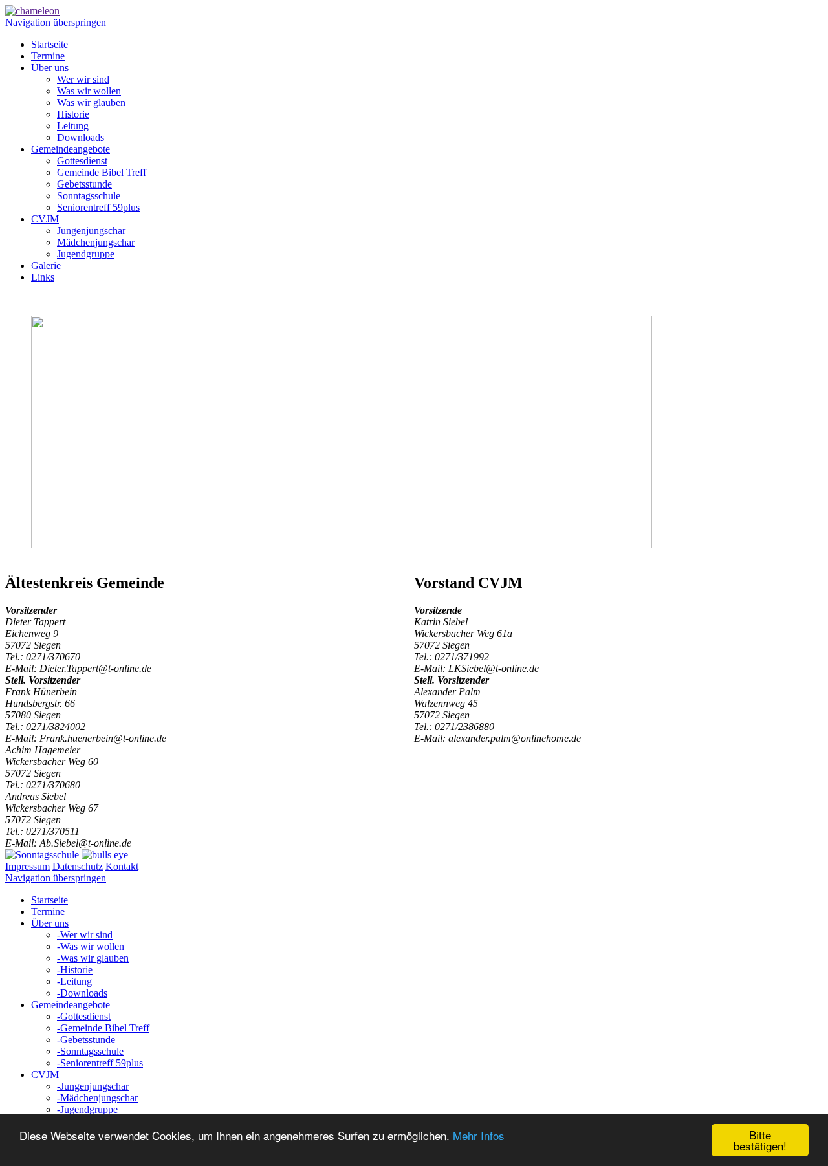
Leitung (73, 125)
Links (42, 277)
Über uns (50, 67)
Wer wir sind (83, 79)
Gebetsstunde (84, 183)
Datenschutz (77, 866)
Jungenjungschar (91, 230)
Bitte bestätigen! (760, 1140)
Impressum (27, 866)
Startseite (49, 44)
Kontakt (121, 866)
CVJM (45, 218)
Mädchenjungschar (96, 242)
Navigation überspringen (55, 22)
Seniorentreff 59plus (98, 207)
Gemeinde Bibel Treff (101, 172)
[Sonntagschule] (42, 854)
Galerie (46, 265)
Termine (48, 55)
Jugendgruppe (85, 253)
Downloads (80, 137)
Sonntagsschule (88, 195)
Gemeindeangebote (70, 149)
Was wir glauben (91, 102)
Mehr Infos (479, 1135)
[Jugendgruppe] (105, 854)
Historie (73, 114)
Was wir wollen (89, 90)
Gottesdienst (82, 160)
